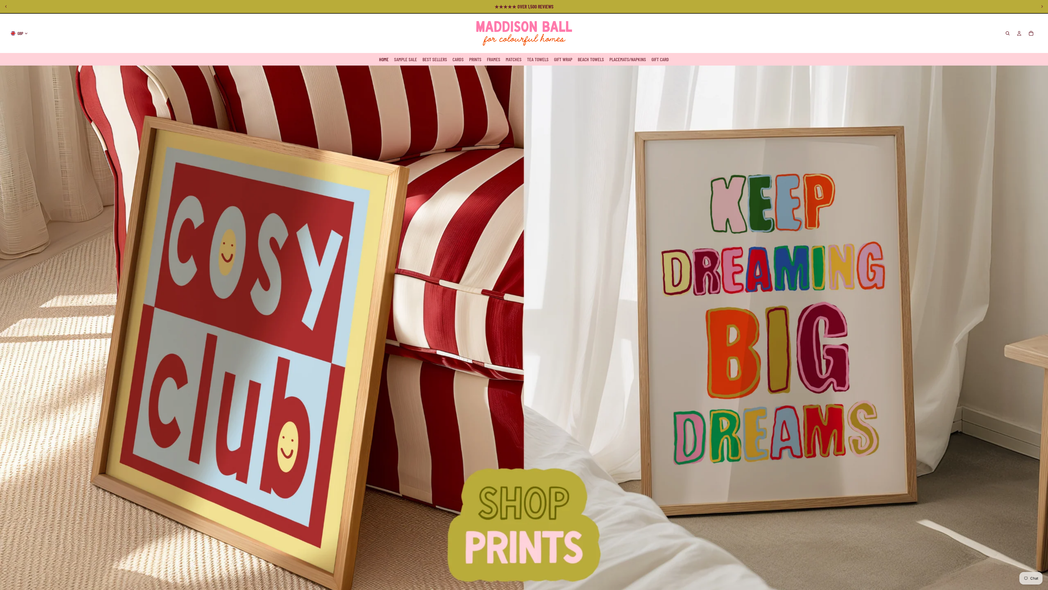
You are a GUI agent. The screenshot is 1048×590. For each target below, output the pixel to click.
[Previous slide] (6, 7)
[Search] (1008, 33)
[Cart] (1031, 33)
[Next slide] (1042, 7)
